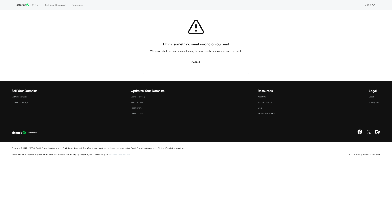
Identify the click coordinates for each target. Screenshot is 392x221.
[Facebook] (360, 133)
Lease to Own (137, 113)
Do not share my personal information (364, 154)
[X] (368, 133)
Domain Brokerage (20, 102)
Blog (260, 108)
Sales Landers (137, 102)
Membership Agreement (119, 154)
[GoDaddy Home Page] (24, 133)
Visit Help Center (265, 102)
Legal (371, 97)
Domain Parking (138, 97)
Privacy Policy (374, 102)
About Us (262, 97)
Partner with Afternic (266, 113)
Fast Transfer (136, 108)
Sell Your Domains (19, 97)
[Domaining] (377, 133)
